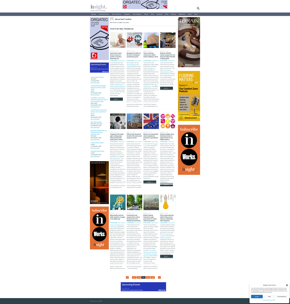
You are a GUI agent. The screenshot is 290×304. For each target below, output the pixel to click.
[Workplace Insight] (98, 7)
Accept (257, 296)
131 (134, 277)
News (152, 14)
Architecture (154, 60)
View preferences (281, 296)
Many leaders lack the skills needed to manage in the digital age (117, 217)
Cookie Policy (266, 300)
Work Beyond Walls (96, 122)
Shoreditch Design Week (97, 151)
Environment (138, 222)
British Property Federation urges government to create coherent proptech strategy (150, 218)
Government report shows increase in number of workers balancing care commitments (116, 56)
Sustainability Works (104, 14)
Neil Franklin (114, 60)
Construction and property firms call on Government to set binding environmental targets (133, 218)
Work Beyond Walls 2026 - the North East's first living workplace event (99, 132)
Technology (124, 222)
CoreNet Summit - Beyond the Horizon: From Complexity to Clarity (99, 111)
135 (153, 277)
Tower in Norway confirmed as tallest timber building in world (150, 55)
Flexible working (122, 60)
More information (95, 82)
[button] (287, 285)
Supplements (182, 14)
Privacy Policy (272, 300)
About (195, 14)
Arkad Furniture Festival (97, 77)
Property (140, 141)
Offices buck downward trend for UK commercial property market (134, 136)
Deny (269, 296)
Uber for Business (116, 14)
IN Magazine (127, 14)
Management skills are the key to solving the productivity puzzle (134, 55)
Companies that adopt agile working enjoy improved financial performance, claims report (116, 137)
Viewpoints (159, 14)
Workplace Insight (95, 301)
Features (146, 14)
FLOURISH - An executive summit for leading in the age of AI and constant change (99, 99)
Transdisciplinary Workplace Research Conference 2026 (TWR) (98, 87)
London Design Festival (97, 142)
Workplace (140, 60)
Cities (169, 141)
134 (148, 277)
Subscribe (93, 14)
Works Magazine (137, 14)
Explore (190, 14)
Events (166, 14)
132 (139, 277)
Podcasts (173, 14)
